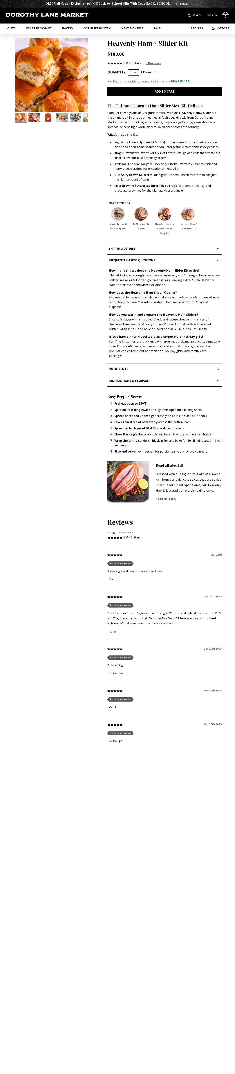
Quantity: (117, 72)
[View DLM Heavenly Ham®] (141, 214)
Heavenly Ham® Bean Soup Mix (118, 226)
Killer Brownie (39, 28)
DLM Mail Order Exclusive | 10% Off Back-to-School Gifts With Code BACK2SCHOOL (108, 3)
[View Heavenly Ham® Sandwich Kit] (188, 214)
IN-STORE (222, 28)
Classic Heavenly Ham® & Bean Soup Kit (164, 229)
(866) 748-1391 (180, 81)
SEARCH (197, 15)
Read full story (166, 498)
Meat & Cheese (132, 28)
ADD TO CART (165, 91)
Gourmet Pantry (97, 28)
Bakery (67, 28)
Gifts (11, 28)
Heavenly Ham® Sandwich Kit (188, 226)
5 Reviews (153, 63)
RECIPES (197, 28)
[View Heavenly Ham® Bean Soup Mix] (118, 214)
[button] (190, 15)
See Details (182, 3)
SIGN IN (212, 15)
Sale (157, 28)
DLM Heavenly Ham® (141, 226)
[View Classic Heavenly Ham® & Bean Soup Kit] (164, 214)
